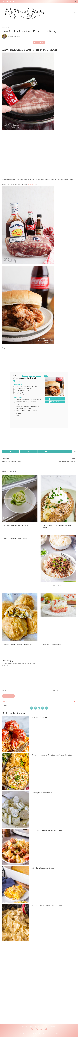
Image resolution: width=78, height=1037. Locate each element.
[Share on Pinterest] (28, 451)
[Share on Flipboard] (46, 451)
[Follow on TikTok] (39, 708)
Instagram (32, 376)
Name (4, 690)
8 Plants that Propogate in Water (16, 526)
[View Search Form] (75, 1)
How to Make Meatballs (41, 717)
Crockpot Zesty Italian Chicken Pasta (47, 906)
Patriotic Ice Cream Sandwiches (11, 460)
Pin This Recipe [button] (55, 402)
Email (29, 690)
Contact (53, 1026)
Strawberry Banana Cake (52, 644)
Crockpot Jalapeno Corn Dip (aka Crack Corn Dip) (52, 755)
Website (55, 690)
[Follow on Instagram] (42, 708)
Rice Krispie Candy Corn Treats (15, 538)
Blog (7, 27)
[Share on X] (63, 451)
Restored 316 (54, 1034)
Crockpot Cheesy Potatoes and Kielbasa (48, 830)
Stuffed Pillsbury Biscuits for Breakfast (18, 644)
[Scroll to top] (74, 1031)
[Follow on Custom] (46, 708)
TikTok (46, 376)
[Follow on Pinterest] (31, 708)
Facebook (25, 376)
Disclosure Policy (32, 184)
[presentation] (19, 498)
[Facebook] (3, 1)
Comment (5, 665)
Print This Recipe (55, 398)
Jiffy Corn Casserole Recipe (43, 868)
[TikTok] (13, 1)
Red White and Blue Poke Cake (67, 460)
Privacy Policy (27, 1026)
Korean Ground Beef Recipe (52, 586)
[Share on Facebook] (10, 451)
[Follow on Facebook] (35, 708)
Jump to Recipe (39, 42)
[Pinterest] (10, 1)
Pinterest (38, 376)
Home (3, 27)
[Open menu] (74, 13)
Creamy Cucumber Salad (42, 792)
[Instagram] (6, 1)
